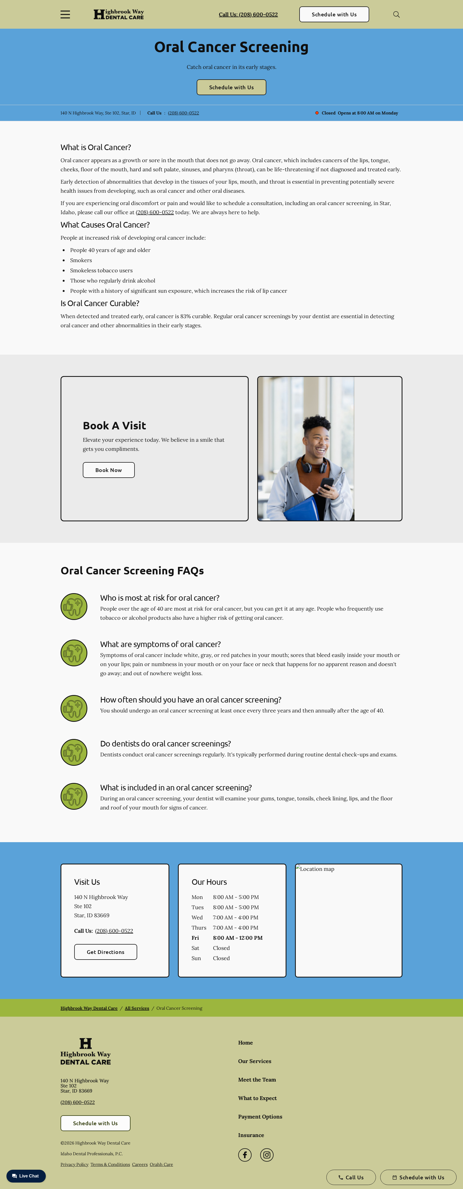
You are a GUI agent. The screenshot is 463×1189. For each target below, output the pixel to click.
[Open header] (66, 14)
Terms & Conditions (110, 1164)
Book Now (108, 469)
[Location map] (349, 920)
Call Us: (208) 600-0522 (248, 14)
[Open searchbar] (396, 14)
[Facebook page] (245, 1155)
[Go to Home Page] (119, 14)
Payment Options (260, 1116)
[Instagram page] (267, 1155)
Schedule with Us (334, 14)
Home (245, 1042)
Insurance (251, 1135)
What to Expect (257, 1098)
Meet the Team (257, 1079)
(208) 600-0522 (183, 113)
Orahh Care (161, 1164)
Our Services (254, 1061)
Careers (140, 1164)
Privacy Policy (74, 1164)
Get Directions (106, 951)
